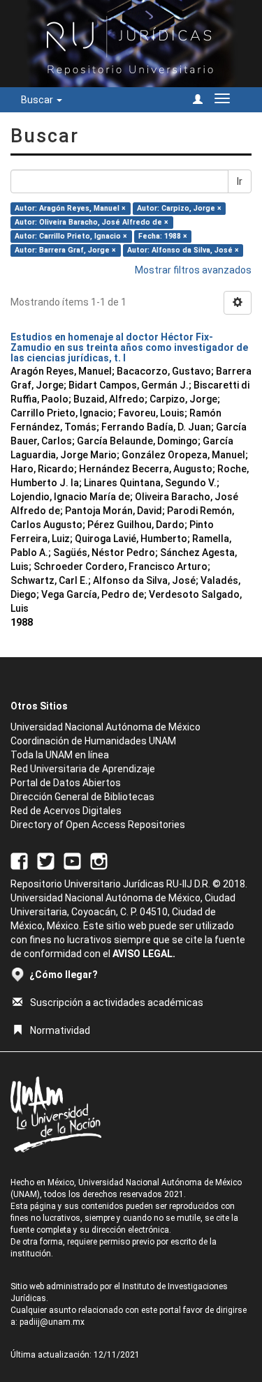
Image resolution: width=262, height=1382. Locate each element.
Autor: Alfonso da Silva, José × (183, 250)
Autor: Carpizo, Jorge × (179, 208)
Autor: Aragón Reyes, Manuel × (70, 208)
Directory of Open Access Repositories (97, 824)
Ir (239, 181)
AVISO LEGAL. (143, 953)
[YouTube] (72, 860)
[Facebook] (19, 860)
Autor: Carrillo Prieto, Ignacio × (71, 236)
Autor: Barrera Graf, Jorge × (65, 250)
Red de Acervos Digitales (66, 810)
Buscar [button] (38, 99)
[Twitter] (45, 860)
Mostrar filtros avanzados (193, 270)
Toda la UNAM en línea (59, 754)
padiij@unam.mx (52, 1322)
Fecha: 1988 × (162, 236)
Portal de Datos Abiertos (65, 782)
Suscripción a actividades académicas (116, 1002)
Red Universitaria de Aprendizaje (82, 768)
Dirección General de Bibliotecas (82, 796)
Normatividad (60, 1030)
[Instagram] (99, 860)
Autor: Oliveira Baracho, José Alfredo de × (91, 222)
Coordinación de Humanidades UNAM (93, 740)
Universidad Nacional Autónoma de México (105, 727)
